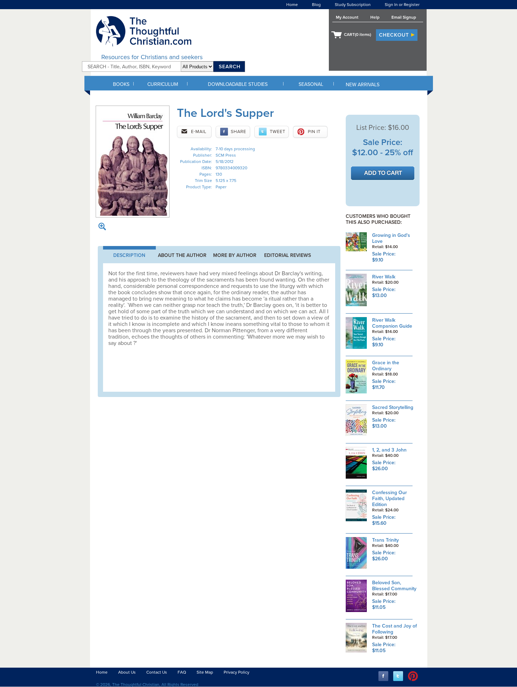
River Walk (383, 277)
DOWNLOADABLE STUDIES (238, 84)
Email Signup (403, 17)
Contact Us (156, 672)
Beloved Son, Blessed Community (394, 586)
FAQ (182, 672)
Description (129, 255)
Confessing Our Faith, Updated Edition (389, 499)
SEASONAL (311, 84)
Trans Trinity (385, 540)
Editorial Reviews (287, 255)
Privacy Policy (236, 672)
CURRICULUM (162, 84)
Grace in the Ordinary (385, 366)
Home (292, 4)
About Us (127, 672)
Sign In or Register (402, 4)
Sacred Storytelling (392, 407)
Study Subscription (353, 4)
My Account (347, 17)
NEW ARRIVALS (362, 85)
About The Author (182, 255)
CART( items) (357, 34)
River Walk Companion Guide (392, 323)
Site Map (205, 672)
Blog (316, 4)
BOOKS (121, 84)
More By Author (234, 255)
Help (374, 17)
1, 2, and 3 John (389, 450)
